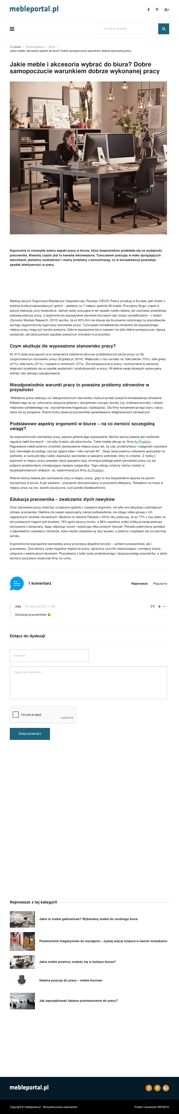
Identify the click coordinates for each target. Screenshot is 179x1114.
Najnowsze (139, 583)
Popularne (160, 583)
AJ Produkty (142, 441)
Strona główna (35, 47)
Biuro (52, 47)
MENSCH (163, 1106)
